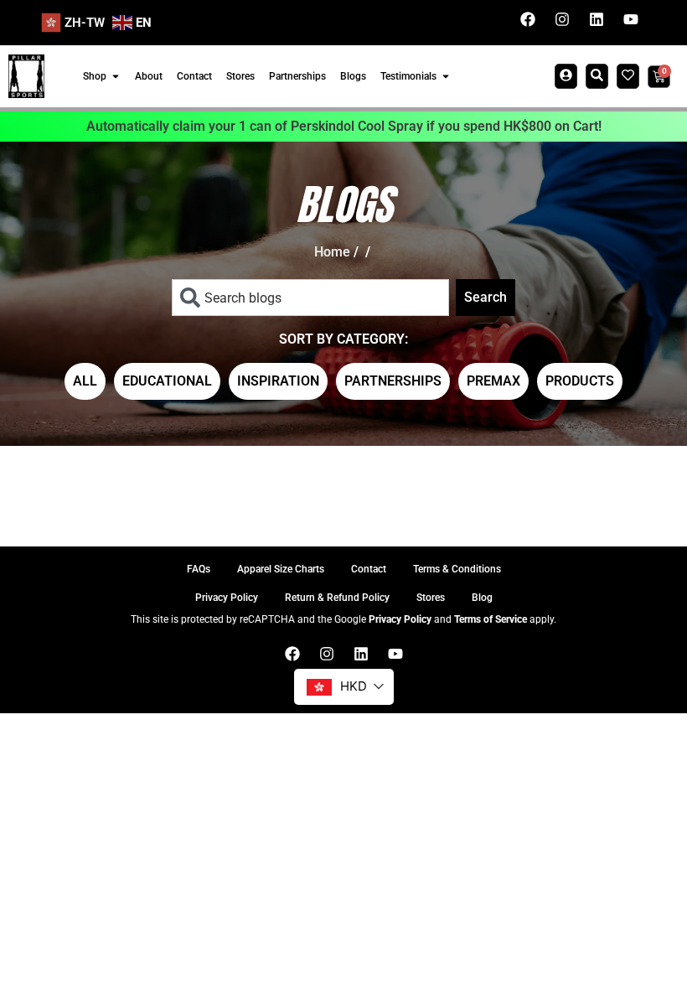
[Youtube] (631, 19)
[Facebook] (528, 19)
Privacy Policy (400, 619)
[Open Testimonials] (446, 76)
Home (332, 252)
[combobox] (310, 297)
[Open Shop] (116, 76)
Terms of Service (490, 619)
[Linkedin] (596, 19)
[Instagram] (562, 19)
